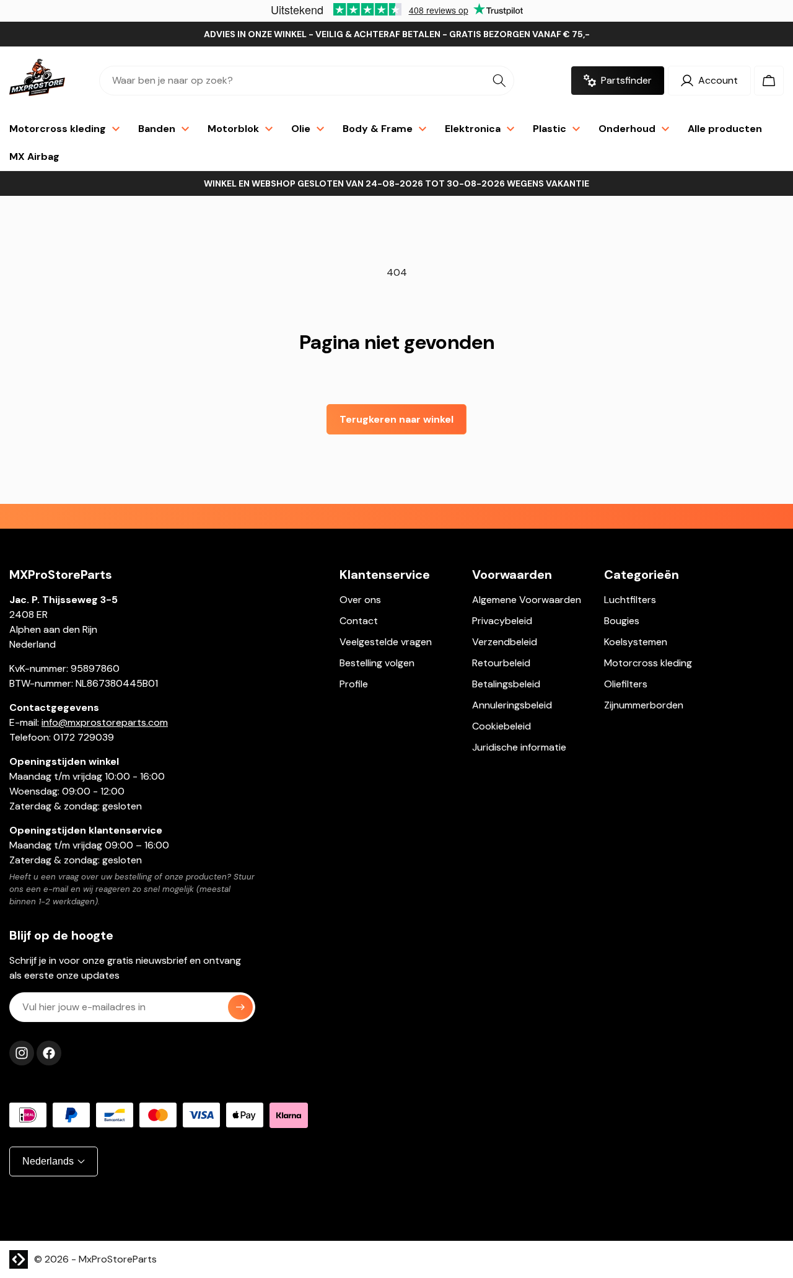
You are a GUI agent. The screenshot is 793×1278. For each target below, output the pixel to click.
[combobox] (306, 80)
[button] (769, 80)
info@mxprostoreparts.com (105, 722)
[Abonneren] (240, 1007)
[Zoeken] (499, 80)
